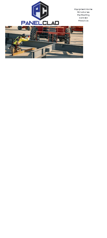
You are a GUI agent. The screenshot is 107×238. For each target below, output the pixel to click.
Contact (83, 18)
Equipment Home (83, 9)
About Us (83, 21)
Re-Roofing (83, 15)
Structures (83, 12)
